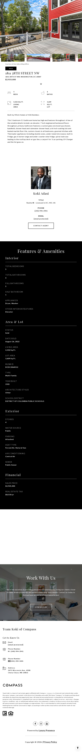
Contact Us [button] (41, 607)
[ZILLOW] (47, 724)
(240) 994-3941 (41, 211)
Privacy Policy (50, 742)
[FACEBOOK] (35, 724)
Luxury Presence (47, 730)
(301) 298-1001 (17, 661)
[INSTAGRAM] (41, 724)
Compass (50, 693)
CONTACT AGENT (41, 226)
